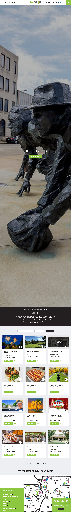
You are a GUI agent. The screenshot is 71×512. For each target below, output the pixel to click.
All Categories (20, 330)
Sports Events (47, 2)
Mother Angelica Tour (9, 415)
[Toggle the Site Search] (63, 2)
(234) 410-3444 (53, 356)
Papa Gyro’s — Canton (9, 446)
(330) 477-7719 (30, 451)
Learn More (35, 156)
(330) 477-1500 (30, 388)
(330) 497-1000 (53, 451)
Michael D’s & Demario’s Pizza (34, 384)
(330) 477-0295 (7, 388)
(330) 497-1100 (7, 451)
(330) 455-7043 (7, 357)
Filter (49, 330)
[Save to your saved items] (20, 347)
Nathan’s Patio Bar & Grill (32, 415)
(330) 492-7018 (7, 420)
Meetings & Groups (55, 2)
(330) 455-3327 (53, 420)
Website (13, 357)
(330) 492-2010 (30, 356)
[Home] (35, 2)
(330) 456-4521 (53, 388)
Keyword (36, 328)
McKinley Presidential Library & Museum (11, 352)
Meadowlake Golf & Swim (33, 351)
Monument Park (53, 384)
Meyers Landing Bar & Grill (10, 384)
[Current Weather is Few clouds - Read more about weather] (61, 2)
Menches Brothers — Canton (56, 351)
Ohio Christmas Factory (55, 415)
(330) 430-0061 (30, 420)
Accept (61, 509)
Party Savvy (30, 446)
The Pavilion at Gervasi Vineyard (57, 446)
